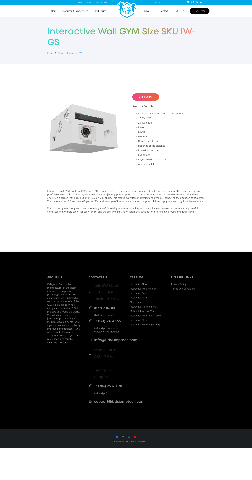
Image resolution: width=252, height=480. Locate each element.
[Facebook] (188, 2)
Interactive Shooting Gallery (145, 324)
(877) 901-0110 (105, 308)
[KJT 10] (127, 10)
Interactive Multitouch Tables (146, 315)
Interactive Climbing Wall (143, 306)
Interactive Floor (139, 284)
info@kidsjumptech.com (115, 340)
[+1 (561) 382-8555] (91, 320)
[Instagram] (192, 2)
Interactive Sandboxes (142, 293)
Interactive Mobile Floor (143, 288)
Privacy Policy (178, 284)
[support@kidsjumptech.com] (91, 401)
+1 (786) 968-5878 (108, 386)
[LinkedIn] (197, 2)
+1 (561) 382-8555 (107, 321)
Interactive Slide (138, 320)
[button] (89, 11)
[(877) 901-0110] (91, 307)
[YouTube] (201, 2)
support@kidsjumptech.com (119, 401)
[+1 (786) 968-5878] (91, 385)
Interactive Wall (138, 297)
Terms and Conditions (183, 288)
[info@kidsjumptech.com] (91, 340)
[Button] (177, 11)
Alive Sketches (137, 302)
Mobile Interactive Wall (142, 311)
